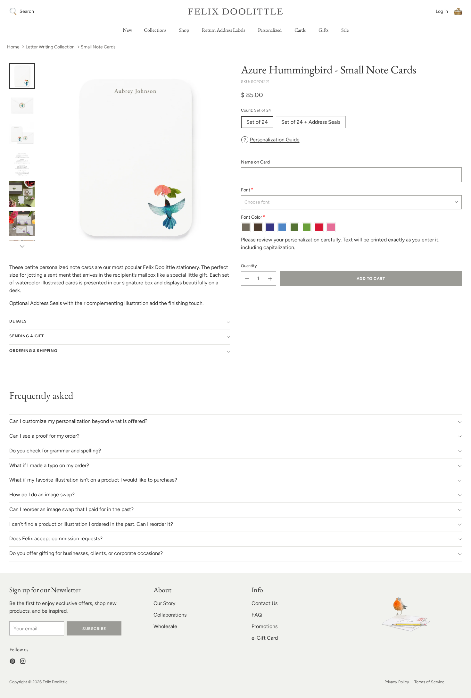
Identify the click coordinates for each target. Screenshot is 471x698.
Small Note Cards (98, 47)
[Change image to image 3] (22, 135)
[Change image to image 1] (22, 76)
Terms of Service (429, 681)
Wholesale (165, 626)
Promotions (264, 626)
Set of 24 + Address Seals (310, 122)
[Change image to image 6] (22, 223)
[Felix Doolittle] (235, 11)
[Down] (22, 246)
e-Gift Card (265, 638)
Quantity (249, 265)
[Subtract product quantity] (247, 278)
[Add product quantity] (270, 278)
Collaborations (169, 615)
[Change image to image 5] (22, 194)
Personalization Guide (275, 140)
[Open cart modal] (458, 11)
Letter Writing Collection (50, 47)
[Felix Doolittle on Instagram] (23, 662)
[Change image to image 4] (22, 164)
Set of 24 (257, 122)
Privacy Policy (396, 681)
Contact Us (264, 603)
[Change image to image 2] (22, 105)
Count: (256, 110)
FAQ (257, 615)
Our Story (164, 603)
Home (13, 47)
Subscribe (94, 628)
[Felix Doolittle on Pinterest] (12, 662)
